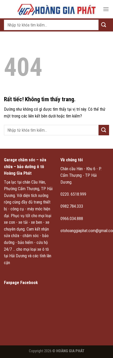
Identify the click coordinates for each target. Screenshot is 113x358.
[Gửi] (104, 25)
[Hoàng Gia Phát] (56, 9)
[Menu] (106, 9)
